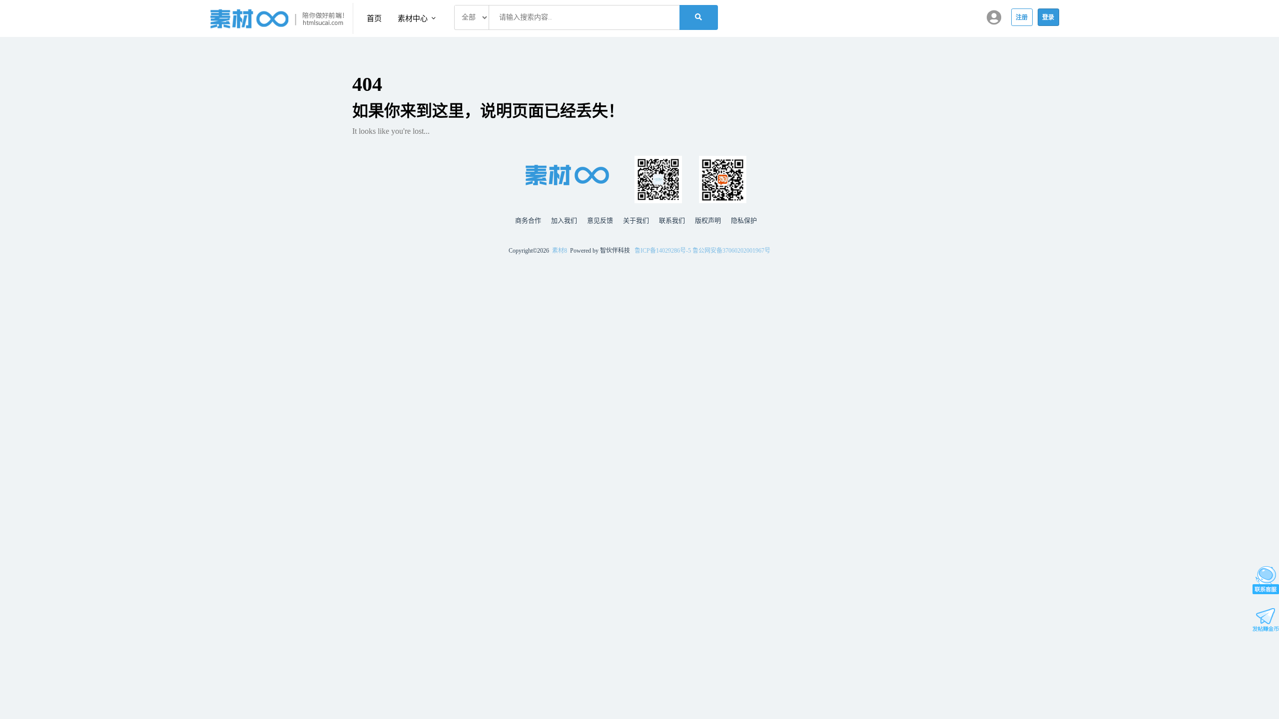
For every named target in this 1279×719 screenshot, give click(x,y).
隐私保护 (744, 220)
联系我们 (672, 220)
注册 (1022, 17)
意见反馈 (600, 220)
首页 (374, 18)
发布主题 (1266, 620)
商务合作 (528, 220)
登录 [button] (1048, 17)
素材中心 (414, 18)
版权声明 (708, 220)
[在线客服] (1266, 580)
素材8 (559, 250)
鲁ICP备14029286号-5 (663, 250)
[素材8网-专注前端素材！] (281, 18)
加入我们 (564, 220)
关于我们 (636, 220)
